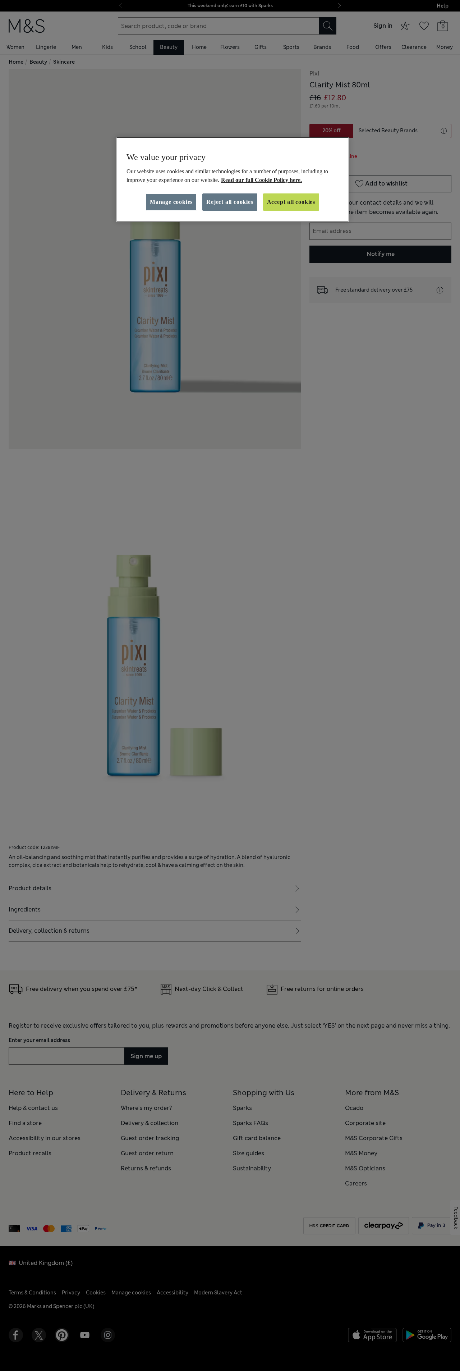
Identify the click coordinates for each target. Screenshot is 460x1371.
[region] (232, 179)
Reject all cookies (229, 202)
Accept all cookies (291, 202)
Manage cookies (171, 202)
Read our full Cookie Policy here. (261, 180)
